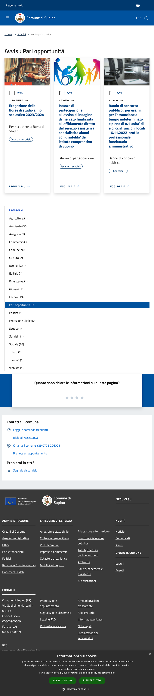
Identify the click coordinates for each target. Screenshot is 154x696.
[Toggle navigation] (7, 17)
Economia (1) (17, 265)
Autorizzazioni (87, 581)
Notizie (120, 531)
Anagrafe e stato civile (54, 531)
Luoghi (120, 563)
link (113, 672)
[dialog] (77, 673)
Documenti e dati (13, 572)
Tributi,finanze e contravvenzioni (88, 553)
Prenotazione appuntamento (49, 603)
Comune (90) (17, 250)
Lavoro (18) (16, 297)
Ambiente (84, 562)
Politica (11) (16, 313)
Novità (21, 34)
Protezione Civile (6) (22, 320)
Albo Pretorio (86, 612)
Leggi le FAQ (48, 619)
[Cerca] (146, 18)
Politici (6, 558)
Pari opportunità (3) (21, 305)
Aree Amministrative (15, 538)
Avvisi (20, 93)
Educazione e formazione (93, 531)
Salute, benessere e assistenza (90, 571)
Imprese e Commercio (53, 551)
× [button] (149, 654)
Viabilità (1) (16, 368)
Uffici (5, 545)
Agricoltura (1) (18, 218)
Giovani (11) (16, 289)
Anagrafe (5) (17, 234)
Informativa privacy (90, 619)
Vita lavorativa (49, 545)
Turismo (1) (16, 360)
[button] (77, 689)
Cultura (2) (16, 257)
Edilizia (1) (15, 273)
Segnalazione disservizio (55, 612)
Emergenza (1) (18, 281)
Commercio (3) (18, 242)
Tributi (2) (15, 352)
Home (8, 34)
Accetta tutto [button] (62, 680)
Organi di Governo (13, 531)
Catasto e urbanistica (53, 558)
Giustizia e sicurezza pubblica (91, 541)
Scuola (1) (15, 328)
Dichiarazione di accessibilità (88, 635)
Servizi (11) (16, 336)
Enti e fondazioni (13, 551)
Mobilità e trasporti (52, 565)
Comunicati (123, 538)
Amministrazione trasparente (89, 603)
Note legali (84, 626)
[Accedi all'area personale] (138, 5)
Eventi (120, 570)
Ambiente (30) (18, 226)
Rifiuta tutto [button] (92, 680)
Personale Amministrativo (18, 565)
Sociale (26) (16, 344)
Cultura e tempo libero (54, 538)
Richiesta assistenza (53, 626)
